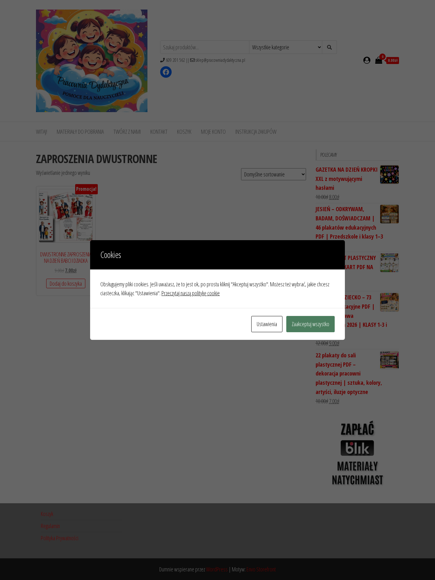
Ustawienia (267, 324)
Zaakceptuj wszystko (310, 324)
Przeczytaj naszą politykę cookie (190, 293)
